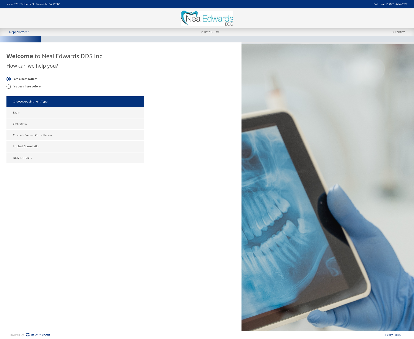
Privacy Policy (392, 335)
